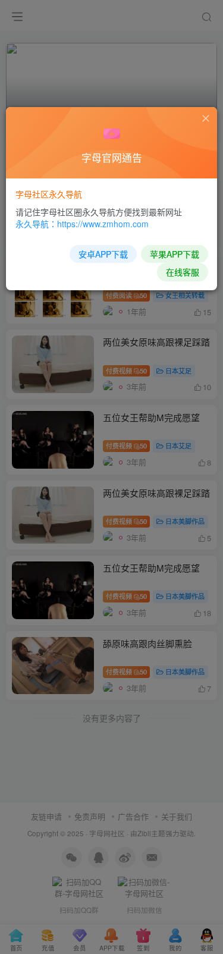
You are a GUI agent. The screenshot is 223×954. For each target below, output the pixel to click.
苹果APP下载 (174, 254)
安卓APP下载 (103, 254)
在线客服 (182, 272)
